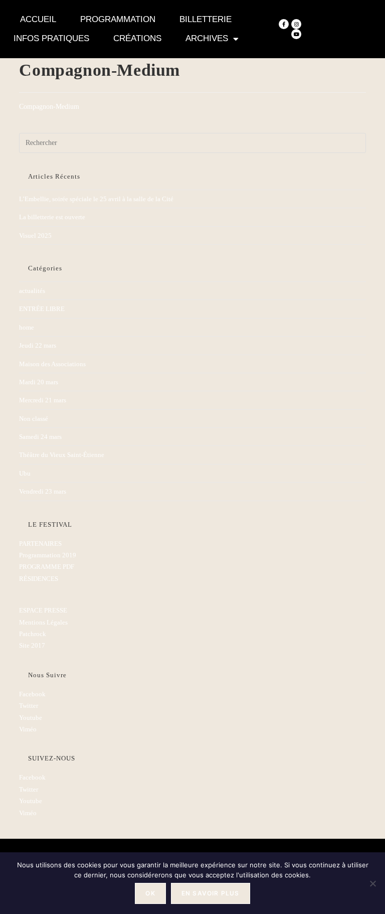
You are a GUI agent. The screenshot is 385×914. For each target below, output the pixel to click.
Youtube (30, 717)
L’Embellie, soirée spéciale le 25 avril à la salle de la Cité (96, 199)
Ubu (25, 473)
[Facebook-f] (284, 24)
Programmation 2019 (47, 555)
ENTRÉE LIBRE (42, 309)
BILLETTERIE (205, 19)
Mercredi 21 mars (42, 400)
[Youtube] (296, 34)
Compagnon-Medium (49, 106)
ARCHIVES (206, 38)
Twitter (28, 705)
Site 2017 (32, 645)
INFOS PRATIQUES (51, 38)
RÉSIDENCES (38, 578)
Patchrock (32, 634)
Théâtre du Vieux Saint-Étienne (61, 455)
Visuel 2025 (35, 235)
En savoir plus (210, 893)
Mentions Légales (43, 622)
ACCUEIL (38, 19)
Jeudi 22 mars (37, 345)
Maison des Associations (52, 364)
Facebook (32, 694)
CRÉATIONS (137, 38)
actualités (32, 290)
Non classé (33, 418)
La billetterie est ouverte (52, 217)
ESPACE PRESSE (43, 610)
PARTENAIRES (40, 543)
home (26, 327)
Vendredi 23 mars (42, 491)
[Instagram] (296, 24)
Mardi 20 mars (38, 382)
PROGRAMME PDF (46, 566)
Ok (150, 893)
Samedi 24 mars (40, 436)
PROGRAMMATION (117, 19)
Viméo (28, 729)
